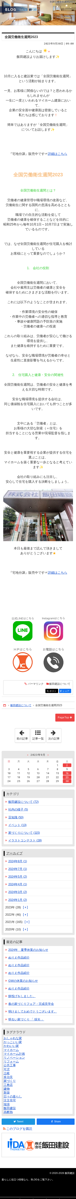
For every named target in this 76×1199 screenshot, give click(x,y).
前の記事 (23, 734)
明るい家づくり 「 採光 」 (26, 1019)
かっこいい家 (13, 1042)
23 (67, 777)
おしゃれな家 (13, 1038)
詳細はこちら (57, 154)
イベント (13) (17, 825)
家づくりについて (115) (24, 832)
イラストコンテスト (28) (25, 840)
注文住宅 (10, 1100)
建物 (7, 1088)
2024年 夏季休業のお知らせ (28, 949)
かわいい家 (11, 1046)
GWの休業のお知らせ (23, 980)
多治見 (8, 1077)
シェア (66, 691)
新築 (7, 1092)
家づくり (10, 1081)
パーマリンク (36, 684)
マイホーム (11, 1050)
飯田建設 (10, 1108)
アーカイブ (14, 853)
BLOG (38, 12)
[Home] (4, 705)
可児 (7, 1069)
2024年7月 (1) (17, 869)
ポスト (53, 691)
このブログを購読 (19, 1128)
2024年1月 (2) (17, 900)
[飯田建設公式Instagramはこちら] (53, 629)
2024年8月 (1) (17, 861)
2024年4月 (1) (17, 884)
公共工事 (10, 1065)
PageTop (63, 717)
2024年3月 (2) (17, 892)
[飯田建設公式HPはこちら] (22, 660)
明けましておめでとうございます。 (32, 1011)
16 (67, 773)
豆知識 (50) (16, 817)
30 (67, 781)
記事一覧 (38, 738)
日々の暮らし (13, 1096)
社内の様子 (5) (18, 809)
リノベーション (14, 1057)
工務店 (8, 1085)
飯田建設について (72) (23, 801)
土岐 (7, 1073)
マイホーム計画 (14, 1053)
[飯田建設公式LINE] (22, 629)
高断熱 (8, 1112)
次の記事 (54, 734)
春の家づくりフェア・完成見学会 (31, 1003)
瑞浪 (7, 1104)
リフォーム (11, 1061)
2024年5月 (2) (17, 876)
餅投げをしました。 (22, 996)
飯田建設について (59, 683)
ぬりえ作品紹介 (19, 957)
